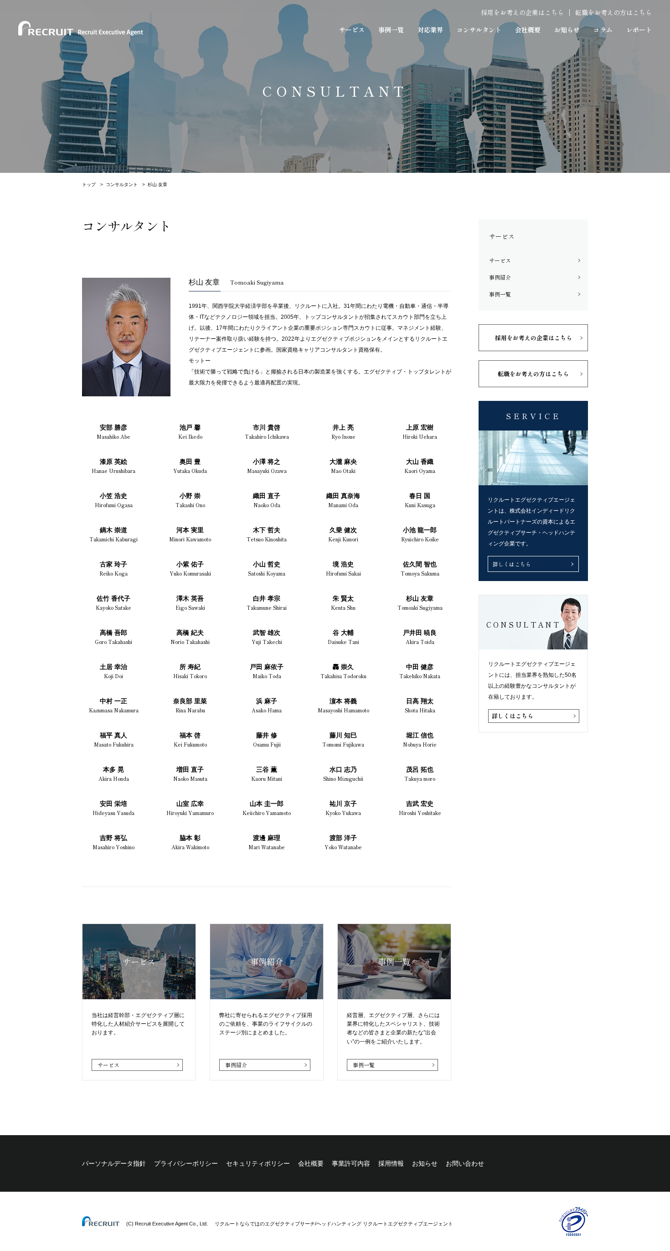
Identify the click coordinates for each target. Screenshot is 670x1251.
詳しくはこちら (512, 564)
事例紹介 (236, 1065)
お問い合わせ (465, 1163)
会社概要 (528, 29)
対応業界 (430, 29)
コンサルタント (479, 29)
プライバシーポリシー (186, 1163)
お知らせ (567, 29)
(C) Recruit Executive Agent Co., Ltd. (167, 1223)
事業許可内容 (351, 1163)
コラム (603, 29)
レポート (639, 29)
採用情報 (391, 1163)
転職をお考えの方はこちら (613, 12)
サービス (352, 29)
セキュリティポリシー (258, 1163)
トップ (89, 184)
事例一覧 (391, 29)
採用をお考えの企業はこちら (522, 12)
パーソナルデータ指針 (114, 1163)
